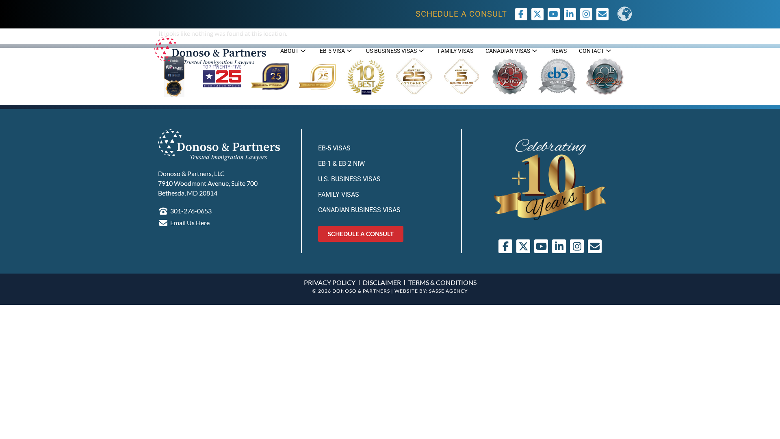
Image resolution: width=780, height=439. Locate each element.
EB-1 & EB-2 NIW (341, 163)
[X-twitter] (537, 14)
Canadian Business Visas (359, 210)
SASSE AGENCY (448, 291)
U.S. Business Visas (349, 179)
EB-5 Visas (334, 148)
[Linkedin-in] (570, 14)
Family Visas (338, 194)
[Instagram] (586, 14)
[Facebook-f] (521, 14)
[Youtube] (554, 14)
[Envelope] (595, 246)
